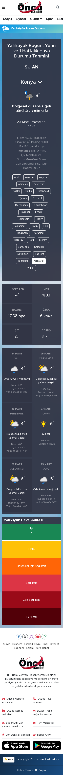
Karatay (18, 240)
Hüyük (34, 226)
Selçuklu (39, 247)
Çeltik (28, 191)
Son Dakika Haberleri (18, 735)
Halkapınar (19, 226)
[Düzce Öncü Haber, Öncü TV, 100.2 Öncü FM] (30, 7)
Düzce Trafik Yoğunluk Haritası (42, 713)
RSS (10, 759)
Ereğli (38, 212)
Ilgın (46, 226)
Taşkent (39, 254)
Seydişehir (23, 254)
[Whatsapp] (44, 636)
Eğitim (30, 648)
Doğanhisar (40, 205)
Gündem (36, 19)
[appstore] (17, 746)
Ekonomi (19, 648)
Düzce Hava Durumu (42, 701)
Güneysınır (24, 219)
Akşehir (43, 177)
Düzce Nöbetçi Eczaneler (13, 701)
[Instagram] (31, 636)
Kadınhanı (22, 233)
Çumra (23, 198)
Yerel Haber (42, 648)
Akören (29, 177)
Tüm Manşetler (45, 723)
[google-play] (47, 746)
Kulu (31, 240)
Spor (49, 19)
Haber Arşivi (44, 735)
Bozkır (16, 191)
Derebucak (21, 205)
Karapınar (39, 233)
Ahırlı (16, 177)
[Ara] (57, 7)
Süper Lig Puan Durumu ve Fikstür (12, 725)
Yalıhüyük (38, 261)
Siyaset (21, 19)
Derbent (37, 198)
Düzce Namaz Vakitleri (12, 713)
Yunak (30, 268)
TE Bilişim (40, 770)
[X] (25, 636)
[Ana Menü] (3, 7)
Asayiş (7, 19)
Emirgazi (25, 212)
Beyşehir (38, 184)
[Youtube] (38, 636)
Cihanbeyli (43, 191)
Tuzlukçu (22, 261)
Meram (43, 240)
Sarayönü (23, 247)
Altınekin (23, 184)
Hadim (39, 219)
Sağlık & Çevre (32, 644)
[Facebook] (19, 636)
